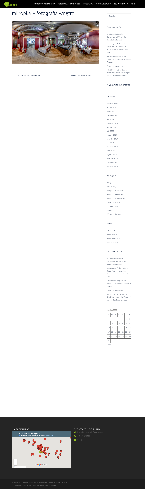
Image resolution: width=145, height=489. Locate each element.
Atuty (109, 183)
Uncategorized (112, 206)
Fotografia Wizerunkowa (116, 198)
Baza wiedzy (111, 187)
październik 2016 (113, 158)
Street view (88, 4)
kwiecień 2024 (112, 103)
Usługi (109, 210)
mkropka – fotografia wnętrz (30, 75)
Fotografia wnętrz (113, 202)
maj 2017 (110, 143)
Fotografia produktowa (115, 194)
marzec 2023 (111, 127)
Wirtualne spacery (103, 4)
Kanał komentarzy (113, 238)
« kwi (109, 344)
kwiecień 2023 (112, 123)
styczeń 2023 (112, 135)
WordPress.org (112, 242)
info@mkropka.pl (83, 440)
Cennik (133, 4)
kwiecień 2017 (112, 147)
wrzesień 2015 (112, 166)
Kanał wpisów (112, 234)
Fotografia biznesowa (115, 66)
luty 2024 (110, 111)
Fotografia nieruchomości (69, 4)
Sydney (53, 485)
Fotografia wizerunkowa (44, 4)
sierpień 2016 (112, 162)
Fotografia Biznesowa (115, 190)
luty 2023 (110, 131)
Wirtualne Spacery (114, 214)
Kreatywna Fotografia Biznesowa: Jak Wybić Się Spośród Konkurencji (116, 37)
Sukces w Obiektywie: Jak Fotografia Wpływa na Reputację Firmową (119, 59)
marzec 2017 (111, 151)
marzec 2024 (111, 107)
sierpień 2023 (112, 115)
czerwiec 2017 (112, 139)
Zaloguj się (111, 230)
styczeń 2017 (112, 155)
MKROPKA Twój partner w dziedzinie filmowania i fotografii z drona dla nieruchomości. (119, 73)
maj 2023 (110, 119)
